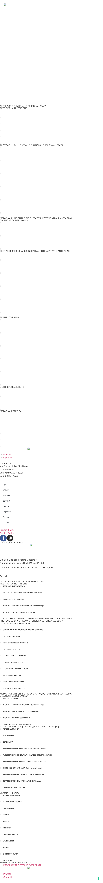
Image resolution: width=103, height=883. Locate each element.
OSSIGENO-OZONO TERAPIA (14, 312)
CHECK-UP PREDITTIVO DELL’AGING (17, 249)
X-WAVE (6, 372)
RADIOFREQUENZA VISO (12, 446)
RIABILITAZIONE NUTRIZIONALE (15, 180)
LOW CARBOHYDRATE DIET (14, 187)
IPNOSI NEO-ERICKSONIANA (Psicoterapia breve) (22, 292)
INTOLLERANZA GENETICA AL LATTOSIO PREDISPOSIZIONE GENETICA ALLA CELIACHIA (37, 143)
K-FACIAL (6, 346)
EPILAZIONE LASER (10, 440)
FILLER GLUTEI (8, 414)
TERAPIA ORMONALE (11, 389)
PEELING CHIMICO (10, 433)
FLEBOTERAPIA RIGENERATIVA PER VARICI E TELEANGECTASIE (27, 280)
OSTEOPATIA (8, 266)
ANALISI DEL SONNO (11, 223)
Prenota (6, 517)
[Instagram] (10, 538)
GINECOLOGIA (8, 402)
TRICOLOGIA (8, 396)
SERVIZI (6, 490)
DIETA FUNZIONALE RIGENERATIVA (16, 148)
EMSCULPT (7, 385)
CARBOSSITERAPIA (10, 359)
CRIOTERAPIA (8, 333)
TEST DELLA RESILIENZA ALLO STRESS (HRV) (21, 236)
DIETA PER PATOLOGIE (12, 174)
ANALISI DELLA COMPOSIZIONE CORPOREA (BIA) (22, 117)
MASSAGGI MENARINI (11, 320)
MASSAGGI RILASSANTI (12, 326)
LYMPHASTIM (8, 365)
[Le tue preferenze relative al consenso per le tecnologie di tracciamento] (98, 878)
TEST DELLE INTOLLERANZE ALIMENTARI (19, 137)
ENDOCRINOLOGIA (10, 409)
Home (5, 485)
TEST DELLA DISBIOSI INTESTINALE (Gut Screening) (23, 130)
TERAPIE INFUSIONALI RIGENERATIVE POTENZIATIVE (23, 299)
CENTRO (6, 501)
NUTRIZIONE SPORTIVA (12, 200)
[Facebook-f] (3, 538)
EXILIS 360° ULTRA (10, 378)
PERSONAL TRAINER (11, 253)
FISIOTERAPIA (8, 260)
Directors (6, 506)
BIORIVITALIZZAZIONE (11, 427)
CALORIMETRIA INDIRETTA (13, 124)
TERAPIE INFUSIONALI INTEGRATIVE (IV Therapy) (22, 305)
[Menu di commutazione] (51, 32)
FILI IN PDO (7, 352)
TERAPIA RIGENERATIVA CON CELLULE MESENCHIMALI (24, 273)
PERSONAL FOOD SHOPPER (14, 213)
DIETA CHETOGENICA (11, 161)
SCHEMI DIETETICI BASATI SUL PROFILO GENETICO (23, 154)
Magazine (7, 512)
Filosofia (6, 495)
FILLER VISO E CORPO (11, 420)
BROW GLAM (8, 339)
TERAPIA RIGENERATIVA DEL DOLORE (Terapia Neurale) (25, 286)
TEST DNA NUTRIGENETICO (14, 111)
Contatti (6, 522)
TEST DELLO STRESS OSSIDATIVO (16, 242)
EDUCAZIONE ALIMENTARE (13, 206)
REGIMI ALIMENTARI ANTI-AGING (16, 193)
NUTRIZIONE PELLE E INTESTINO (15, 167)
